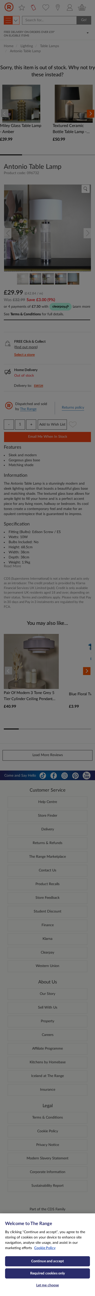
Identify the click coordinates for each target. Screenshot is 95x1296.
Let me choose (47, 1285)
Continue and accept (47, 1261)
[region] (47, 1254)
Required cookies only (47, 1273)
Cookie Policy (44, 1248)
